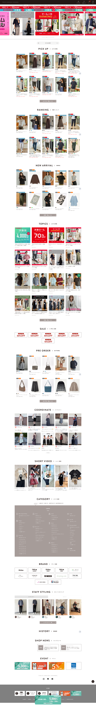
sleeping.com (70, 5)
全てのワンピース (22, 537)
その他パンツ (54, 538)
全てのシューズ (73, 521)
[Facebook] (52, 679)
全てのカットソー (39, 528)
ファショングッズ (73, 525)
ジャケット (21, 526)
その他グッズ (72, 544)
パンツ (52, 523)
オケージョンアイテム (23, 513)
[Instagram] (43, 679)
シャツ (52, 513)
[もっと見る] (48, 622)
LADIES (48, 508)
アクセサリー (72, 530)
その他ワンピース (22, 553)
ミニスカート (54, 546)
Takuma (46, 617)
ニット (36, 513)
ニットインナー (39, 517)
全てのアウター (22, 522)
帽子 (71, 542)
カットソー (37, 526)
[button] (2, 24)
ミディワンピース (22, 541)
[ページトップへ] (93, 681)
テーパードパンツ (55, 530)
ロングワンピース (22, 542)
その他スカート (55, 551)
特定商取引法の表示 (70, 699)
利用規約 (34, 699)
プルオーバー (38, 519)
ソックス (72, 535)
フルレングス (54, 537)
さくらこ (59, 617)
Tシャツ (37, 530)
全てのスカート (55, 544)
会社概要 (24, 699)
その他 (71, 548)
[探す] (93, 2)
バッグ (71, 513)
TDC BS (64, 5)
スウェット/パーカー (40, 537)
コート (20, 524)
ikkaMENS (30, 5)
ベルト (71, 537)
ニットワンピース (22, 551)
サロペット (21, 544)
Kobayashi (19, 617)
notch (51, 5)
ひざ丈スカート (55, 550)
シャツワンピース (22, 550)
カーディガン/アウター (40, 535)
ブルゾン (21, 528)
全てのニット (38, 515)
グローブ (72, 532)
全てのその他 (72, 550)
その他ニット (38, 522)
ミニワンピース (22, 539)
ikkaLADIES (37, 5)
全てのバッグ (72, 515)
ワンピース (21, 535)
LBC (23, 5)
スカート (52, 542)
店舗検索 (29, 699)
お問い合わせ (62, 699)
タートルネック (39, 538)
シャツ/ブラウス (55, 517)
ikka (47, 5)
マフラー (72, 539)
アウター (20, 520)
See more (48, 452)
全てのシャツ (54, 515)
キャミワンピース (22, 548)
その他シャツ (54, 519)
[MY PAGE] (78, 2)
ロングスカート (55, 548)
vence (55, 5)
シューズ (71, 519)
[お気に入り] (84, 2)
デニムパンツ (54, 532)
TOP (26, 5)
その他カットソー (39, 540)
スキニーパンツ (55, 528)
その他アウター (22, 531)
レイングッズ (72, 541)
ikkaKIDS (43, 5)
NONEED (60, 5)
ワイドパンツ (54, 526)
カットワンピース (22, 546)
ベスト (20, 529)
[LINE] (48, 679)
